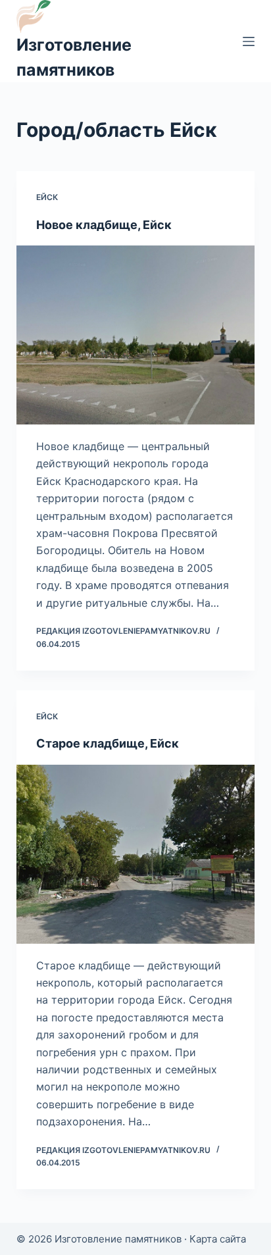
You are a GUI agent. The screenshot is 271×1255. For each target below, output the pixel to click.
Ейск (47, 197)
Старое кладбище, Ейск (107, 743)
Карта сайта (217, 1239)
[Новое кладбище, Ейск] (135, 334)
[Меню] (249, 41)
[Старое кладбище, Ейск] (135, 854)
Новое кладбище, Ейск (104, 225)
